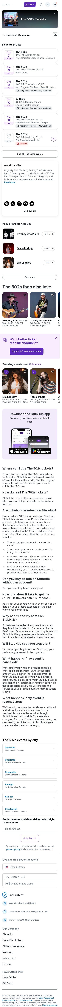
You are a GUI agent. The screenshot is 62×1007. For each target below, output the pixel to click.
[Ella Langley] (15, 385)
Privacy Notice (8, 1000)
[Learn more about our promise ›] (13, 895)
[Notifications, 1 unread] (55, 4)
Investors (7, 952)
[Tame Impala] (43, 385)
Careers (6, 964)
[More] (54, 13)
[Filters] (55, 34)
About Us (7, 934)
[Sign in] (47, 4)
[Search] (41, 4)
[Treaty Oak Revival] (43, 309)
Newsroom (8, 958)
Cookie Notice (26, 1000)
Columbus (24, 35)
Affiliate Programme (13, 946)
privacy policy (13, 849)
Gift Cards (8, 983)
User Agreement (46, 998)
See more (30, 277)
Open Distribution (12, 940)
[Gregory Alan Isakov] (15, 309)
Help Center (9, 977)
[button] (11, 4)
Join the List (29, 838)
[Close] (55, 338)
